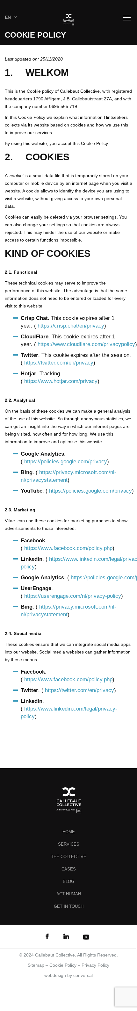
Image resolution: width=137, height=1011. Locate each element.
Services (68, 844)
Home (68, 831)
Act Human (68, 894)
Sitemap (36, 965)
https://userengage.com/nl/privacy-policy (72, 596)
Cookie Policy (62, 965)
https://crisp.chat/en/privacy (71, 326)
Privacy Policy (95, 965)
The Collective (68, 856)
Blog (68, 881)
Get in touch (68, 906)
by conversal (68, 975)
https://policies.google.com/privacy (65, 462)
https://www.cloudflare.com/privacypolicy (86, 344)
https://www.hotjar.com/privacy (60, 381)
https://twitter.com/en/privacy (58, 363)
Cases (68, 869)
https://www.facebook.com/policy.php (68, 548)
